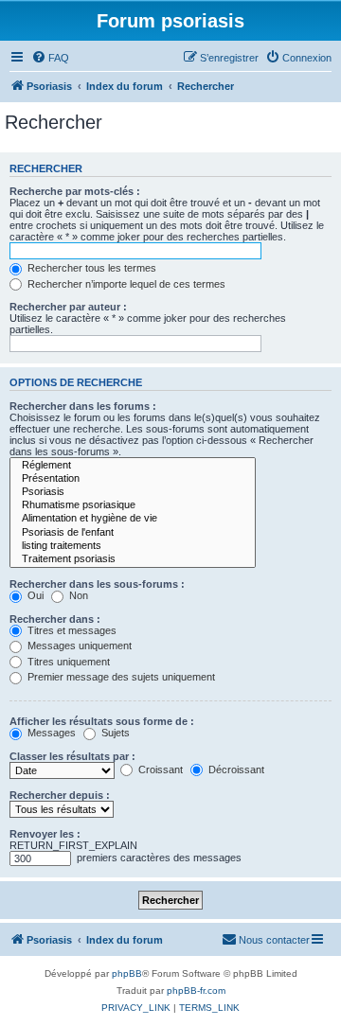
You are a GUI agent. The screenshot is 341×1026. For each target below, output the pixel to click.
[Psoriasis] (132, 492)
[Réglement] (132, 465)
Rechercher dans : (54, 619)
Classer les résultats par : (72, 756)
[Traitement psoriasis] (132, 559)
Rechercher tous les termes (90, 268)
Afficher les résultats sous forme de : (101, 721)
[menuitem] (50, 57)
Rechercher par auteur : (68, 306)
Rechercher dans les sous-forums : (97, 584)
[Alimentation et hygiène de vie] (132, 518)
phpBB (127, 973)
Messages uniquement (78, 645)
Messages (50, 732)
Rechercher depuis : (59, 795)
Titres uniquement (67, 661)
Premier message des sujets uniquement (120, 676)
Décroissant (235, 769)
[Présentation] (132, 479)
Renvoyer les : (45, 834)
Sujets (114, 732)
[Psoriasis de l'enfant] (132, 533)
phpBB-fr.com (196, 990)
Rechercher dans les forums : (82, 406)
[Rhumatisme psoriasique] (132, 505)
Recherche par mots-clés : (74, 191)
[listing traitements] (132, 546)
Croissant (159, 769)
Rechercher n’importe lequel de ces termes (125, 284)
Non (77, 595)
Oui (34, 595)
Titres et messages (71, 630)
